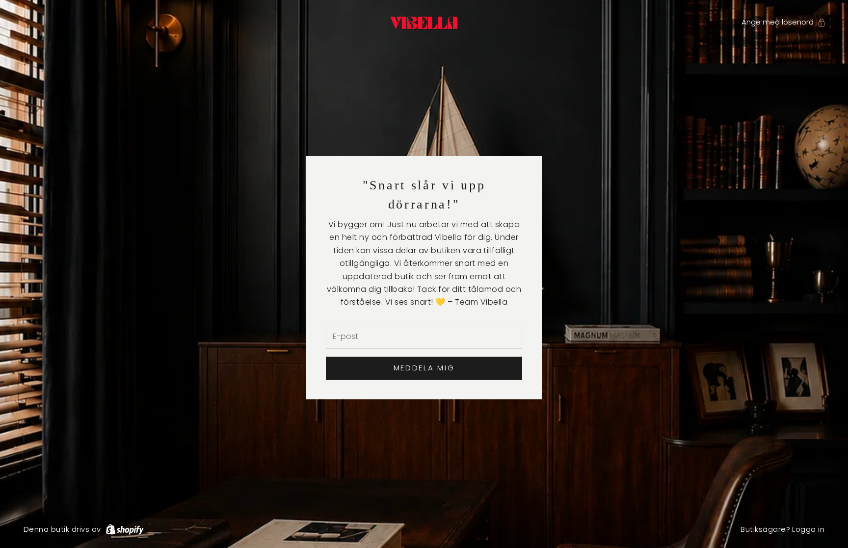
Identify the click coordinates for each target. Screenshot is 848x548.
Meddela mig (424, 368)
